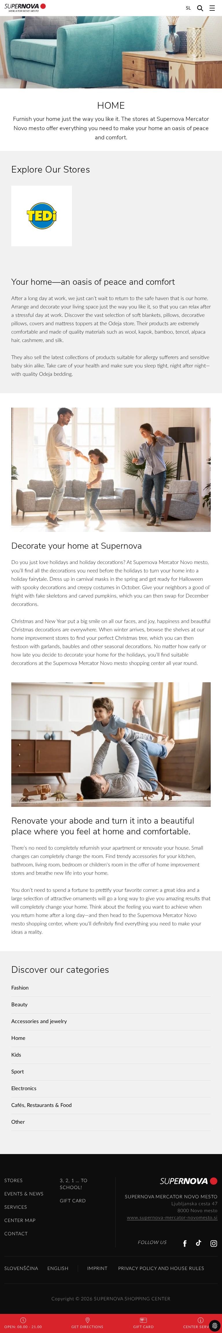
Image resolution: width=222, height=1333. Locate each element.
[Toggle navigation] (212, 8)
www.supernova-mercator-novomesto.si (172, 1217)
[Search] (200, 7)
